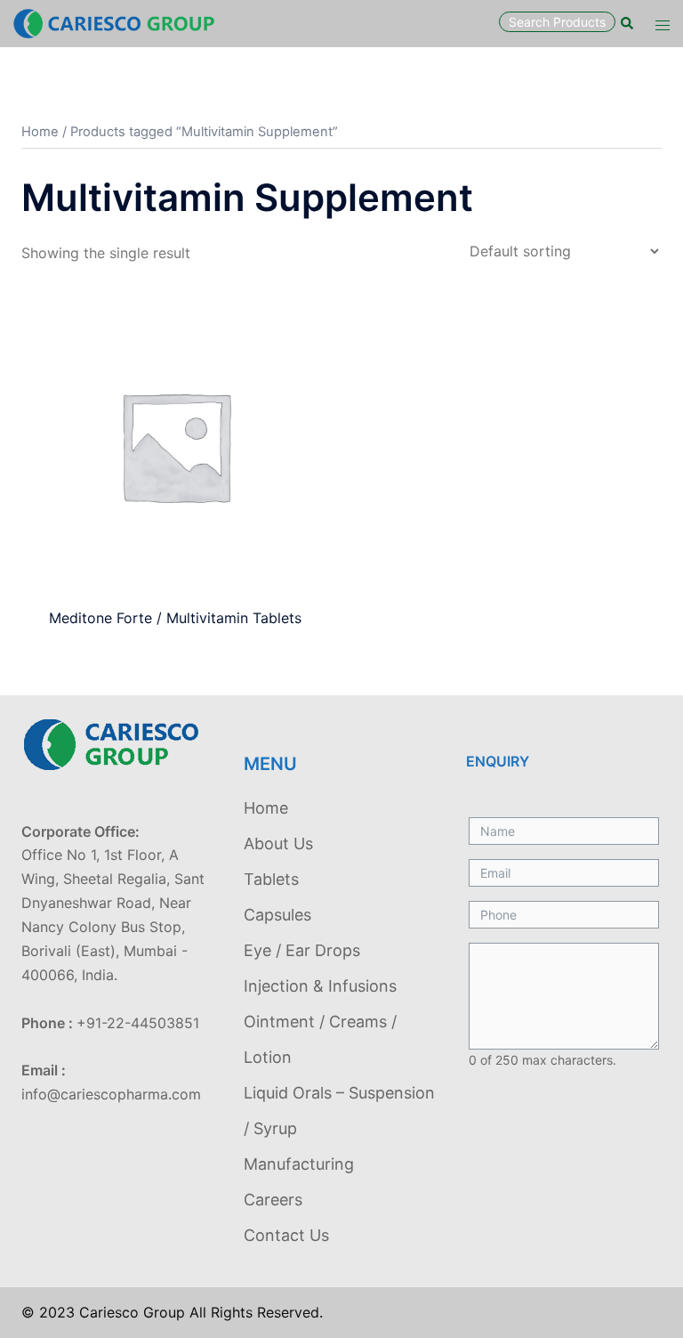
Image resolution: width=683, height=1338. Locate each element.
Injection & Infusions (320, 986)
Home (40, 132)
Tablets (271, 879)
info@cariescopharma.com (111, 1094)
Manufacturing (299, 1164)
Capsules (277, 914)
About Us (278, 843)
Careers (273, 1199)
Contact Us (286, 1235)
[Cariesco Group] (113, 22)
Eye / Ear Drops (302, 950)
